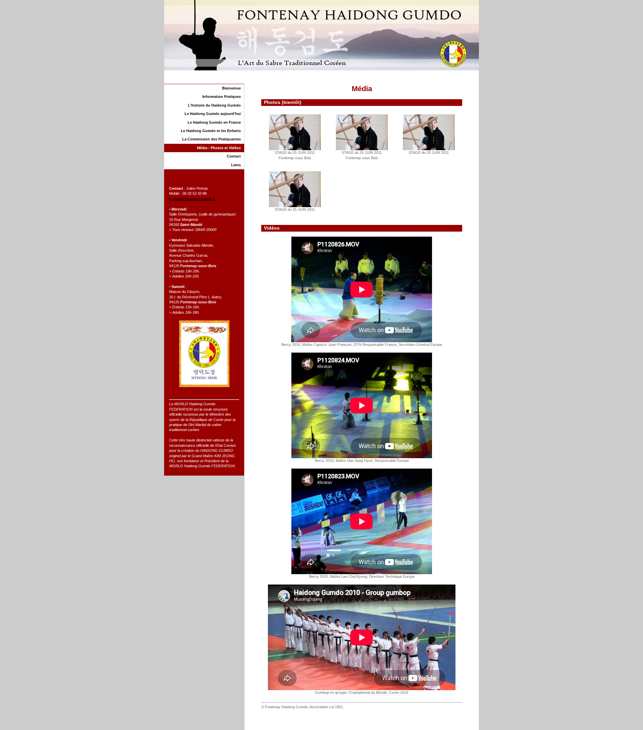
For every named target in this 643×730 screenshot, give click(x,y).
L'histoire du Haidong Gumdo (214, 105)
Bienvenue (231, 88)
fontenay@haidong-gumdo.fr (192, 199)
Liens (236, 165)
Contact (234, 156)
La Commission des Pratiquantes (211, 139)
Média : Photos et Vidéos (219, 148)
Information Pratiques (221, 97)
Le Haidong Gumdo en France (214, 122)
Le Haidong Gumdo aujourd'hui (213, 114)
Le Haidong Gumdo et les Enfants (211, 131)
